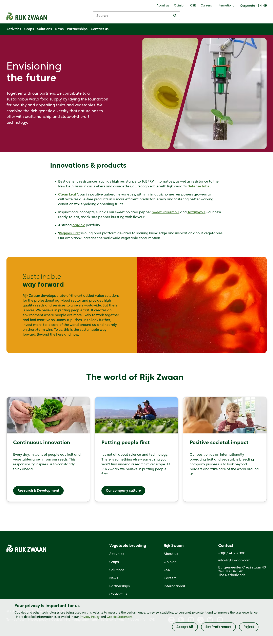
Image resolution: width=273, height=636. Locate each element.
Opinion (170, 562)
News (113, 578)
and (106, 617)
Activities (116, 554)
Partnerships (119, 586)
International (174, 586)
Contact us (118, 594)
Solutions (116, 570)
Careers (170, 578)
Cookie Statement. (120, 617)
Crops (114, 562)
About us (171, 554)
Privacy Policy (90, 617)
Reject (248, 627)
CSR (167, 570)
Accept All (184, 627)
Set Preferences (218, 627)
